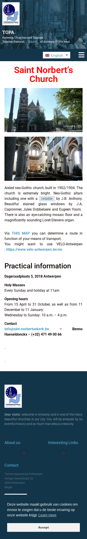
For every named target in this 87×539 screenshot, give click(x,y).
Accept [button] (43, 527)
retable (47, 198)
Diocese (32, 41)
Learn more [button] (47, 515)
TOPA (8, 32)
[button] (56, 55)
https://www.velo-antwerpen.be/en (34, 249)
